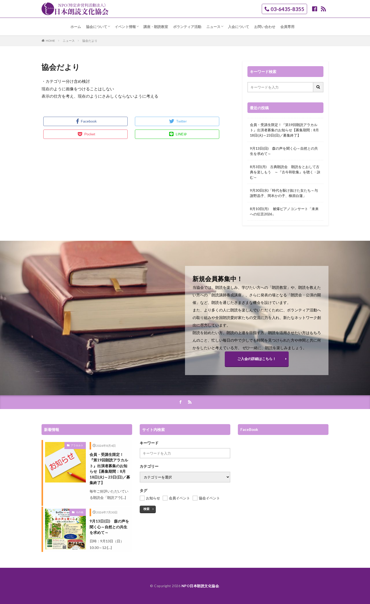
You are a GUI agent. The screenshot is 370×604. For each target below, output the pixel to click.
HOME (50, 41)
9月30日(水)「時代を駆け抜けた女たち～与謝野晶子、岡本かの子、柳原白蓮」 (284, 193)
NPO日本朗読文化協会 (200, 586)
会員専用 (287, 26)
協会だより (89, 41)
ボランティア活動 (187, 26)
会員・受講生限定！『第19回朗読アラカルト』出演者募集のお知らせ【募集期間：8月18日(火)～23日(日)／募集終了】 (284, 130)
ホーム (75, 26)
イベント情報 (125, 26)
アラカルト (77, 445)
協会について (96, 26)
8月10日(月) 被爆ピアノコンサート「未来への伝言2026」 (284, 211)
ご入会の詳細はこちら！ (256, 358)
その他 (79, 512)
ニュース (213, 26)
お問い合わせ (264, 26)
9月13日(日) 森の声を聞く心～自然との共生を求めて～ (284, 151)
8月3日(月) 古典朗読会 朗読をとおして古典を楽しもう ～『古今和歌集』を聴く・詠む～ (285, 172)
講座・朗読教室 (155, 26)
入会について (238, 26)
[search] (318, 87)
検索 (146, 509)
